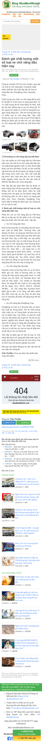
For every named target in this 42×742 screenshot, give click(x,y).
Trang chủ (6, 52)
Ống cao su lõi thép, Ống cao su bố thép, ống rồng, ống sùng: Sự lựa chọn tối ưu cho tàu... (21, 454)
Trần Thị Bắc (15, 79)
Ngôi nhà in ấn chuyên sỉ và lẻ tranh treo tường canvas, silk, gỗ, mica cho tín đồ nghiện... (27, 497)
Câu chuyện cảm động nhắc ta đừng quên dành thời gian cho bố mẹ (27, 661)
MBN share (13, 75)
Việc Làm (19, 15)
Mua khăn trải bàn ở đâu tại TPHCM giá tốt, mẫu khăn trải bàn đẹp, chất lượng (27, 560)
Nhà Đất (14, 15)
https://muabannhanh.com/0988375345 (18, 427)
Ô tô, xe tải (8, 54)
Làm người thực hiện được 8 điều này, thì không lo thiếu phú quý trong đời (27, 613)
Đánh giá (27, 52)
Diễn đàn (16, 52)
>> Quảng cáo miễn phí (27, 738)
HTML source (34, 360)
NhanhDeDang (29, 14)
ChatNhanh (25, 423)
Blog (37, 14)
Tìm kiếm (35, 21)
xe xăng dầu (10, 433)
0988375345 (9, 423)
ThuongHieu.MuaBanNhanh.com (25, 708)
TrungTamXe (6, 14)
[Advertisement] (25, 37)
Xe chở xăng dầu (21, 431)
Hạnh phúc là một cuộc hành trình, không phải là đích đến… (27, 579)
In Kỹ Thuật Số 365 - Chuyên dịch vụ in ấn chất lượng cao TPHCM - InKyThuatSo (27, 530)
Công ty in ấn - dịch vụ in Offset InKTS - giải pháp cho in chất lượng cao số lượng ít (27, 481)
